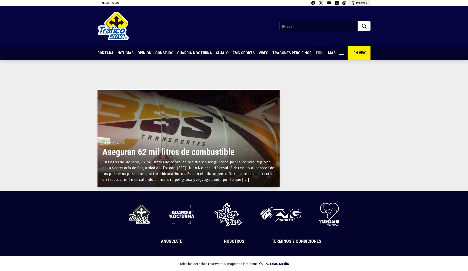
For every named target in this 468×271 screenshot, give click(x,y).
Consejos (164, 53)
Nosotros (234, 241)
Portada (106, 53)
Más (332, 53)
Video (263, 53)
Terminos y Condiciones (296, 241)
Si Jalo (222, 53)
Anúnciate (171, 241)
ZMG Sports (244, 53)
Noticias (125, 53)
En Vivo (360, 53)
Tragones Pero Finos (292, 53)
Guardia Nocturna (194, 53)
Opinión (144, 53)
